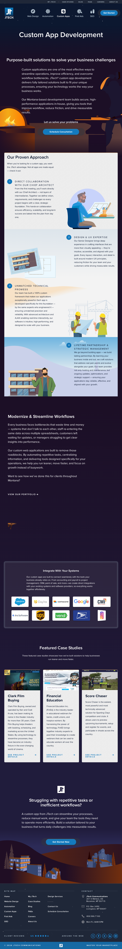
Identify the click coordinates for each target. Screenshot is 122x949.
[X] (93, 936)
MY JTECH (52, 2)
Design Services (55, 896)
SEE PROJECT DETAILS (16, 756)
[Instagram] (116, 936)
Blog (30, 906)
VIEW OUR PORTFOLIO (22, 494)
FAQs (30, 911)
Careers (32, 916)
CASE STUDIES (68, 2)
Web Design (33, 16)
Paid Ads (79, 16)
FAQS (90, 2)
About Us (32, 921)
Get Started (109, 13)
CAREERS (100, 2)
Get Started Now (61, 842)
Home (7, 896)
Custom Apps (10, 911)
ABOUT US (113, 2)
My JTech (32, 896)
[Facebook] (99, 936)
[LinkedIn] (110, 936)
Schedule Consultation (61, 132)
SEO (92, 16)
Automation (47, 16)
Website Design (11, 901)
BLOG (81, 2)
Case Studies (34, 901)
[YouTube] (104, 936)
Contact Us (53, 906)
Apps (63, 16)
